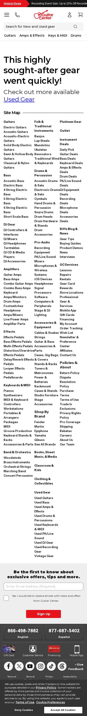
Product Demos (71, 248)
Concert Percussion (18, 475)
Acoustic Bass (14, 181)
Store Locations (71, 292)
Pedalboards (13, 377)
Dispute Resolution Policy (68, 382)
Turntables (11, 248)
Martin (39, 426)
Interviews (67, 257)
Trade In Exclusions (67, 406)
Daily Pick (67, 149)
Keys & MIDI (57, 35)
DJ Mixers (10, 239)
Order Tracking (71, 328)
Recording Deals (67, 201)
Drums (76, 35)
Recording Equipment (42, 250)
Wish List (66, 332)
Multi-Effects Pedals (18, 346)
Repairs (65, 274)
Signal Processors (42, 290)
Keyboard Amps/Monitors (15, 295)
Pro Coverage (70, 422)
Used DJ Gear (43, 542)
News (64, 252)
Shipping (66, 426)
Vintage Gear (44, 556)
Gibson (39, 440)
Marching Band (15, 471)
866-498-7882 (23, 630)
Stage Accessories (43, 402)
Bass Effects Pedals (18, 341)
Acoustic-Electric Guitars (16, 138)
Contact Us (68, 355)
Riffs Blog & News (69, 231)
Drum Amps (12, 301)
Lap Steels (42, 140)
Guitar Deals (69, 154)
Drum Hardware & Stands (46, 223)
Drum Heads (43, 216)
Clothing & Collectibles (43, 481)
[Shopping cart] (80, 15)
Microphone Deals (69, 210)
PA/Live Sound (45, 257)
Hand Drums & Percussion (45, 205)
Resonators (42, 154)
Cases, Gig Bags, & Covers (46, 357)
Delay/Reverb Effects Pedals (19, 362)
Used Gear (19, 99)
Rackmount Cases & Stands (45, 388)
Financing (67, 319)
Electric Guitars (15, 127)
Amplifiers (11, 269)
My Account (68, 324)
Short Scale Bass (16, 216)
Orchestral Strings (17, 466)
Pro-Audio (42, 242)
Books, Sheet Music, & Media (45, 454)
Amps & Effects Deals (70, 170)
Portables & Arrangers (12, 415)
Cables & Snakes (46, 332)
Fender (39, 422)
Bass (7, 175)
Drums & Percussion (43, 173)
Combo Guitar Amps (18, 283)
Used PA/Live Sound (44, 536)
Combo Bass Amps (17, 288)
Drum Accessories (43, 232)
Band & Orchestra (17, 452)
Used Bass (41, 502)
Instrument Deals (68, 142)
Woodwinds (12, 457)
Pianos (9, 390)
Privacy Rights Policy (70, 415)
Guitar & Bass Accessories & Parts (45, 346)
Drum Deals (68, 176)
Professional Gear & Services (69, 301)
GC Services (69, 264)
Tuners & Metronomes (43, 371)
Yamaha (40, 435)
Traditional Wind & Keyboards (46, 161)
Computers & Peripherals (44, 304)
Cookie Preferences (50, 702)
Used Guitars (43, 498)
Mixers (39, 261)
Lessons (66, 270)
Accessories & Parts (18, 444)
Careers (66, 435)
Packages (11, 422)
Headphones (43, 283)
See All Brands (45, 444)
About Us (66, 440)
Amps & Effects (32, 35)
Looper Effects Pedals (14, 371)
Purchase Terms (67, 393)
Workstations (13, 408)
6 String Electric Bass (15, 210)
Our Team (67, 444)
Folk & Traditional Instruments (43, 126)
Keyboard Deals (71, 163)
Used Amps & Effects (44, 509)
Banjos (39, 136)
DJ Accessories (14, 261)
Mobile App (68, 310)
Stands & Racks (45, 364)
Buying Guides (70, 243)
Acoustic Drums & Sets (46, 183)
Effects (9, 331)
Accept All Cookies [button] (63, 710)
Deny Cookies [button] (23, 710)
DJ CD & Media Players (14, 254)
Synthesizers (13, 395)
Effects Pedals (14, 337)
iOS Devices (43, 279)
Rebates (66, 431)
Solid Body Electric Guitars (18, 147)
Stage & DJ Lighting (42, 313)
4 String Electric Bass (15, 192)
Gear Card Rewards (67, 286)
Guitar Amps (12, 274)
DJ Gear (9, 224)
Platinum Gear (70, 121)
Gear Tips (67, 239)
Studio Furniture (46, 395)
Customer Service (33, 655)
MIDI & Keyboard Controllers (16, 402)
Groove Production (18, 431)
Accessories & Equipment (45, 325)
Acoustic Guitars (16, 132)
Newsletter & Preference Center (69, 341)
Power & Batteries (41, 380)
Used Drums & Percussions (44, 518)
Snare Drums (43, 212)
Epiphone (41, 431)
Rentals (65, 279)
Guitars (10, 35)
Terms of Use (24, 702)
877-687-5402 (64, 630)
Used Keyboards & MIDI (46, 527)
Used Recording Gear (46, 549)
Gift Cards (67, 315)
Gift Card (9, 655)
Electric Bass (13, 185)
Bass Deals (68, 158)
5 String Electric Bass (15, 201)
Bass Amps (11, 279)
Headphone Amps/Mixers (13, 313)
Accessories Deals (69, 219)
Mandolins (42, 145)
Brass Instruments (17, 462)
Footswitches (13, 306)
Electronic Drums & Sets (47, 192)
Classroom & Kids (44, 468)
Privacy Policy (46, 687)
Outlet (65, 130)
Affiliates (66, 350)
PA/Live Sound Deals (70, 183)
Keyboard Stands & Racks (18, 438)
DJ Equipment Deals (69, 192)
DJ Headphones (15, 243)
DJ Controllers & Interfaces (15, 232)
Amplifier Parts (14, 324)
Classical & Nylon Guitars (16, 165)
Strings (39, 337)
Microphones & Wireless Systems (45, 270)
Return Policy (69, 373)
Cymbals (40, 198)
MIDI (7, 426)
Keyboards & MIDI (17, 385)
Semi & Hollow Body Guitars (18, 156)
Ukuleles (40, 149)
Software (41, 297)
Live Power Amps (16, 319)
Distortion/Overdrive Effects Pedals (19, 353)
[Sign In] (70, 15)
